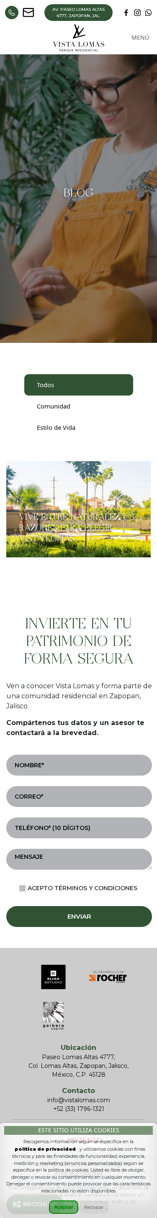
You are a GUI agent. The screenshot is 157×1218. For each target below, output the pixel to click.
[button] (140, 37)
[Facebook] (126, 12)
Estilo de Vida (56, 427)
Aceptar (63, 1206)
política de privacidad (45, 1149)
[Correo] (28, 12)
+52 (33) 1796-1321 (78, 1109)
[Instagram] (137, 12)
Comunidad (53, 406)
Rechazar (94, 1207)
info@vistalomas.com (78, 1100)
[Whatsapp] (11, 12)
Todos (45, 384)
